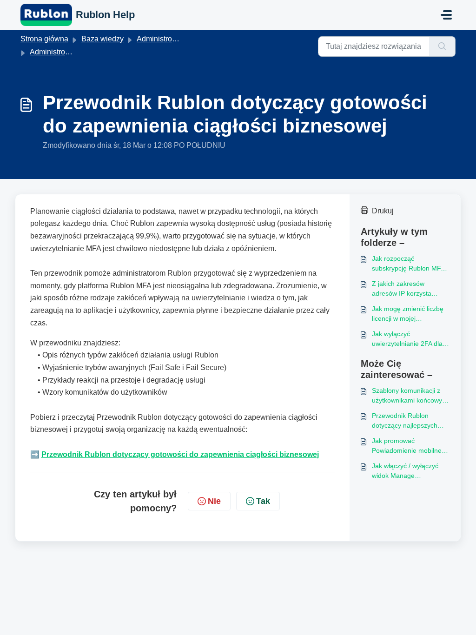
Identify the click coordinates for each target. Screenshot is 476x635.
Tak (263, 501)
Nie (214, 501)
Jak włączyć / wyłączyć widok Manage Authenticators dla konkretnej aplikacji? (405, 471)
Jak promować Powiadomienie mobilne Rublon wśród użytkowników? (407, 446)
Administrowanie (57, 52)
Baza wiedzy (102, 39)
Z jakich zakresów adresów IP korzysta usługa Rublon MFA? (402, 289)
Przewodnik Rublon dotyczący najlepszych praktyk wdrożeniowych (406, 421)
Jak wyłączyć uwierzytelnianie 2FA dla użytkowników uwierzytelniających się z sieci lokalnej (408, 339)
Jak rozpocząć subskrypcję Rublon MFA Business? (408, 264)
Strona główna (44, 39)
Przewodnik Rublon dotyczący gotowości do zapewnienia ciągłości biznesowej (180, 454)
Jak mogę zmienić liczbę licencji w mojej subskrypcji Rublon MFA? (409, 314)
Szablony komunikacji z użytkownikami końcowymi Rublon (410, 396)
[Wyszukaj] (442, 46)
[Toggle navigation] (446, 15)
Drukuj (383, 211)
